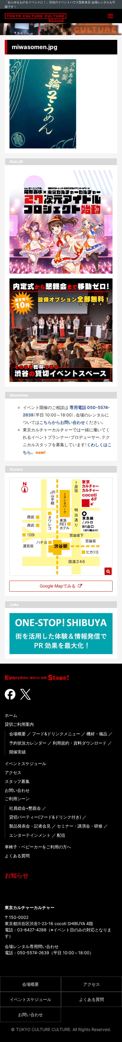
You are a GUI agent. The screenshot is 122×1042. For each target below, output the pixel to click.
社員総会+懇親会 (25, 808)
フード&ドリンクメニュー (56, 733)
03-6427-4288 (31, 929)
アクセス (13, 772)
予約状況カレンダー (27, 742)
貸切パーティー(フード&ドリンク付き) (45, 817)
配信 (61, 835)
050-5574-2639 (33, 952)
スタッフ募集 (17, 781)
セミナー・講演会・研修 (79, 825)
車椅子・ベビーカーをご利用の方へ (38, 846)
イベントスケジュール (25, 763)
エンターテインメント (30, 835)
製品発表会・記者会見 (30, 825)
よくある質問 (17, 855)
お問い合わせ (17, 790)
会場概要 (17, 733)
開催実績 (17, 751)
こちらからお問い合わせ (62, 422)
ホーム (11, 715)
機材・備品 (96, 733)
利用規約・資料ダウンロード (80, 742)
